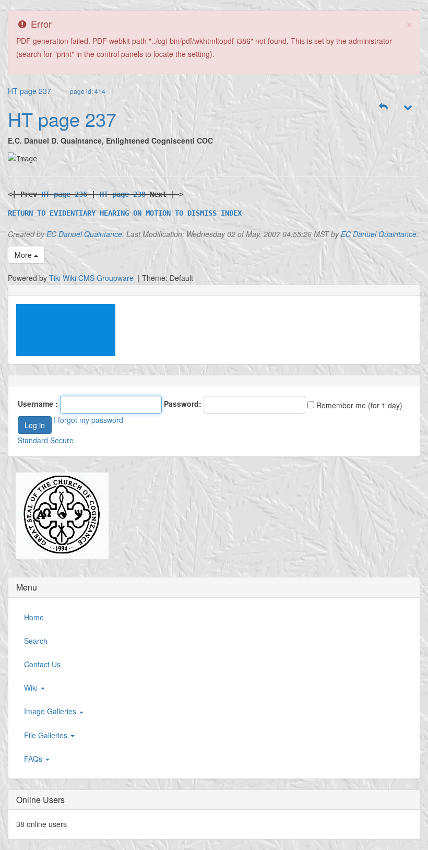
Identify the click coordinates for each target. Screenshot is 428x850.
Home (34, 617)
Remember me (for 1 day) (358, 405)
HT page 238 (123, 194)
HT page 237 (29, 91)
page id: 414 (87, 91)
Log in (35, 425)
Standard (33, 440)
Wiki (32, 687)
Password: (182, 403)
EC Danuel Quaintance (84, 234)
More (24, 255)
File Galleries (46, 735)
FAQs (34, 758)
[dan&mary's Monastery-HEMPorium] (58, 516)
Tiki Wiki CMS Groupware (92, 278)
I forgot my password (88, 420)
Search (35, 640)
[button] (383, 107)
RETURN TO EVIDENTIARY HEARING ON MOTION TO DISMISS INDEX (125, 213)
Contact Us (42, 664)
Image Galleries (51, 711)
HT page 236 (64, 194)
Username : (38, 403)
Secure (62, 440)
